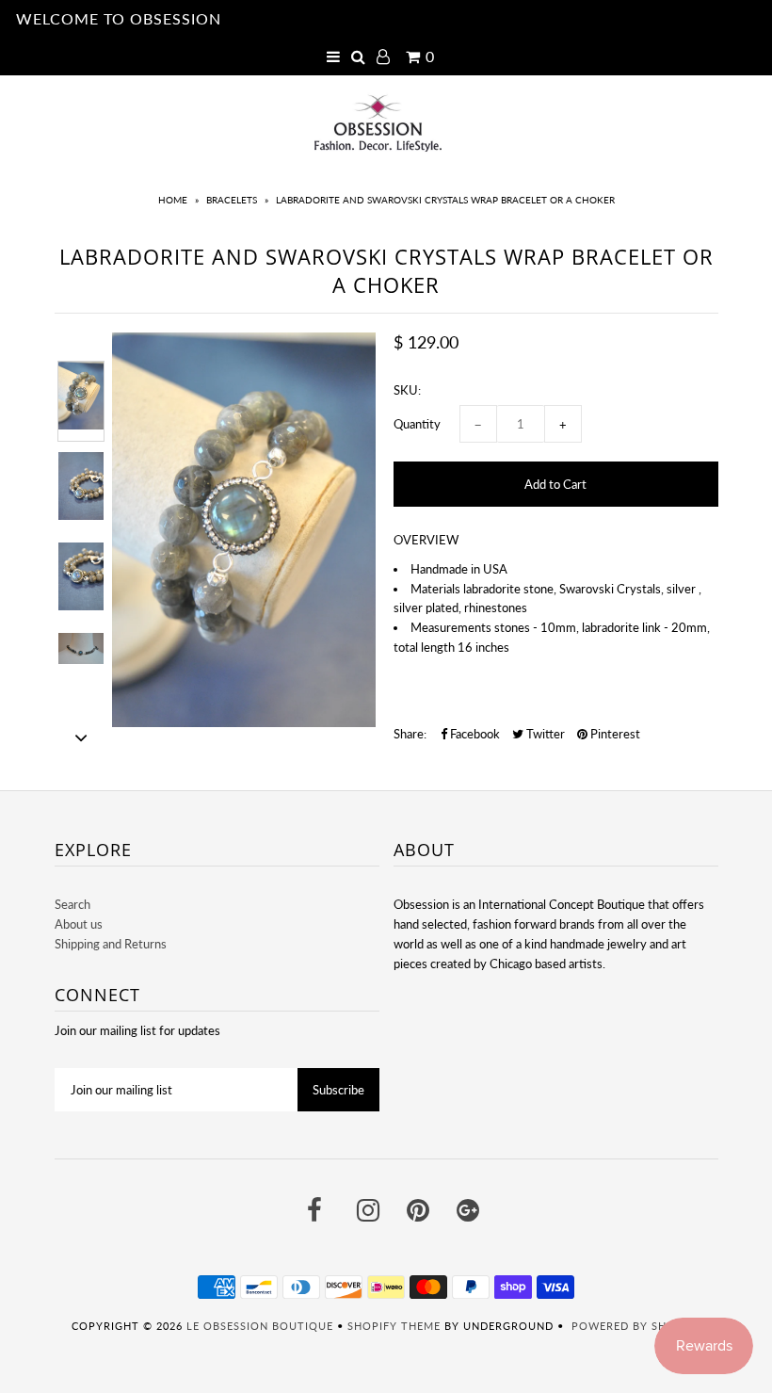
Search (72, 904)
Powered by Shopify (636, 1326)
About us (79, 923)
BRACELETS (231, 199)
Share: (410, 733)
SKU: (407, 389)
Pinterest (613, 733)
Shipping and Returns (111, 943)
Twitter (544, 733)
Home (172, 199)
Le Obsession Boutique (259, 1326)
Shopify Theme (394, 1326)
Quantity (417, 423)
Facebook (473, 733)
